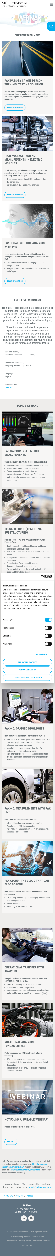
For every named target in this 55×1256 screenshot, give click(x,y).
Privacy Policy (25, 1240)
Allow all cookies (27, 662)
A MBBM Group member (21, 1236)
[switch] (48, 628)
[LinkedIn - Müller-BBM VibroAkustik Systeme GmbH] (24, 1218)
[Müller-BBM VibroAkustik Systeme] (14, 4)
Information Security (41, 1240)
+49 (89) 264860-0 (27, 1209)
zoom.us (8, 387)
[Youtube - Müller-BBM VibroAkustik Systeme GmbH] (31, 1218)
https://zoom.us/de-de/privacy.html (25, 1170)
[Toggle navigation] (51, 4)
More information (15, 107)
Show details (41, 654)
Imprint (25, 1245)
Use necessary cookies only (27, 678)
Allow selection (27, 670)
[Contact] (51, 26)
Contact (10, 1142)
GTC (31, 1245)
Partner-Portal (38, 1236)
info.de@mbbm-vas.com (39, 1187)
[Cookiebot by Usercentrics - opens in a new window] (41, 576)
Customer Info (11, 1240)
